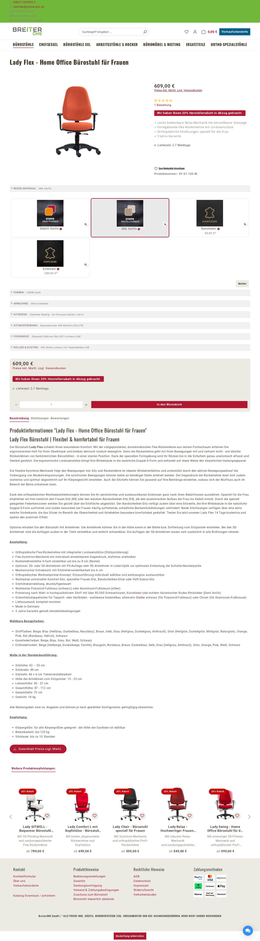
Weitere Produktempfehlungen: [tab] (33, 768)
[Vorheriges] (10, 817)
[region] (78, 122)
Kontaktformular (24, 876)
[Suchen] (145, 32)
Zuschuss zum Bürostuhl (90, 894)
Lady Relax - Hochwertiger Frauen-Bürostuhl (178, 829)
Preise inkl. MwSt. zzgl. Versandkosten (178, 90)
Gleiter (140, 597)
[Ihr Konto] (195, 31)
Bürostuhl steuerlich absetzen (93, 899)
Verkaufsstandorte (235, 31)
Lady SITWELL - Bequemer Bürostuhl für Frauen (35, 829)
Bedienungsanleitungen (89, 876)
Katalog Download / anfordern (34, 895)
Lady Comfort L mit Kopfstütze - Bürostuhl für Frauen (82, 829)
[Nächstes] (249, 817)
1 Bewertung (162, 105)
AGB (136, 876)
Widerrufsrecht (144, 890)
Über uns (19, 881)
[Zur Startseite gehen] (27, 31)
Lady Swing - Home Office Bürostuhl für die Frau (225, 829)
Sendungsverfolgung (87, 885)
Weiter (242, 283)
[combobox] (110, 32)
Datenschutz (142, 881)
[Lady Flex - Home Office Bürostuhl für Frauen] (78, 121)
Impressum (141, 885)
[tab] (19, 418)
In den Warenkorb (169, 404)
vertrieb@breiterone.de (28, 6)
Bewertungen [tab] (60, 418)
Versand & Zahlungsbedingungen (96, 890)
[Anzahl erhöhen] (86, 404)
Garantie (79, 881)
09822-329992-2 (24, 2)
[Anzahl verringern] (16, 404)
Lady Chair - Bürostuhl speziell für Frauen (130, 828)
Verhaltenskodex (145, 894)
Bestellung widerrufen (130, 936)
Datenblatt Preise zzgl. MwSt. (40, 749)
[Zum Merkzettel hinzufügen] (47, 815)
